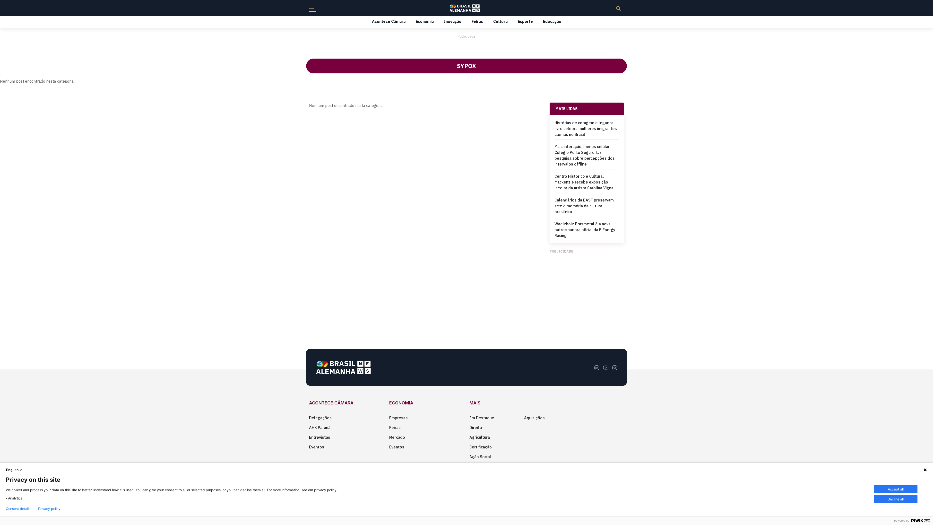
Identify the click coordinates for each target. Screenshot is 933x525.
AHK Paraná (319, 427)
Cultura (500, 21)
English (12, 470)
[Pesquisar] (618, 8)
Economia (425, 21)
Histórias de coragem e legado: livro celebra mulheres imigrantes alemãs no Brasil (585, 128)
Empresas (398, 417)
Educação (552, 21)
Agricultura (479, 437)
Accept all (896, 489)
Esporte (525, 21)
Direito (475, 427)
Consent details (18, 509)
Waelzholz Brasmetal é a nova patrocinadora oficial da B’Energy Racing (584, 229)
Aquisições (534, 417)
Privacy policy (49, 509)
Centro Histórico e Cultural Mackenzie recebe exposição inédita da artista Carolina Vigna (583, 182)
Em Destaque (481, 417)
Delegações (320, 417)
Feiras (477, 21)
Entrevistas (319, 437)
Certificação (480, 447)
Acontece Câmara (389, 21)
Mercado (397, 437)
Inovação (452, 21)
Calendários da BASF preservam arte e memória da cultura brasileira (584, 206)
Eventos (316, 447)
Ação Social (480, 456)
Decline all (896, 499)
